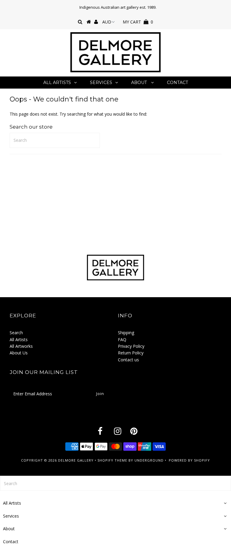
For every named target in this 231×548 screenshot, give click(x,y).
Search (16, 332)
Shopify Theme (112, 460)
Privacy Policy (131, 346)
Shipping (126, 332)
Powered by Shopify (189, 460)
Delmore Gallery (76, 460)
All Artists (57, 82)
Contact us (128, 360)
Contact (177, 82)
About (139, 82)
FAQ (122, 339)
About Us (19, 353)
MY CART (138, 22)
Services (101, 82)
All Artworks (21, 346)
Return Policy (130, 353)
